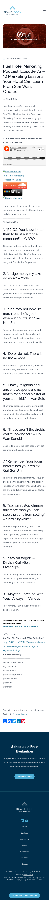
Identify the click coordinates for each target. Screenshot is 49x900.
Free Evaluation (24, 776)
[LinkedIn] (22, 820)
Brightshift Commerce (19, 878)
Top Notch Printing (30, 880)
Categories (24, 839)
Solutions (24, 833)
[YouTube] (26, 820)
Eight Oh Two (40, 878)
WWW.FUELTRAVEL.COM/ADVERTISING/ (21, 626)
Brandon (7, 878)
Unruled (40, 880)
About (24, 826)
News (24, 845)
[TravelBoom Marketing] (24, 807)
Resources (24, 851)
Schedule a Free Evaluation (24, 895)
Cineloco (31, 878)
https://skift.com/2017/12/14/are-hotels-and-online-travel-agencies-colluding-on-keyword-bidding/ (24, 646)
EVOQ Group (38, 872)
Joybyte (19, 880)
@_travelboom (20, 714)
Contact (25, 864)
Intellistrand (11, 880)
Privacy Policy (28, 874)
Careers (24, 857)
